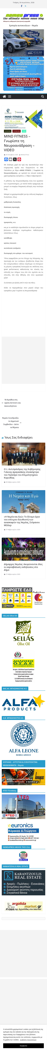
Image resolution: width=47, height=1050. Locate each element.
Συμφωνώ (23, 1046)
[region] (23, 1037)
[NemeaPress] (4, 96)
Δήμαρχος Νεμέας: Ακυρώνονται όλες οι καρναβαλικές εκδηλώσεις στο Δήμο (23, 567)
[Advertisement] (23, 360)
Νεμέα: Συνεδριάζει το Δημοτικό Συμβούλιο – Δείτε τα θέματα (10, 423)
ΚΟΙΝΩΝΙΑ (7, 131)
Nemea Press (25, 155)
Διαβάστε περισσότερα (28, 1040)
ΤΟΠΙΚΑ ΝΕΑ (16, 131)
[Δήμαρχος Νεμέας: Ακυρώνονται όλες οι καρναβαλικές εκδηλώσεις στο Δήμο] (23, 539)
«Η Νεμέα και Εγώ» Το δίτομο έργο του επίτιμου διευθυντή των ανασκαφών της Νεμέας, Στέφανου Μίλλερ (22, 521)
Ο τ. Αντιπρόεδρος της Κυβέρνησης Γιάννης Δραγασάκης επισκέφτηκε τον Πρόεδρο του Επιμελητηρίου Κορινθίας (22, 473)
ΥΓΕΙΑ (24, 131)
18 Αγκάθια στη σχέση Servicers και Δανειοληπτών (12, 403)
